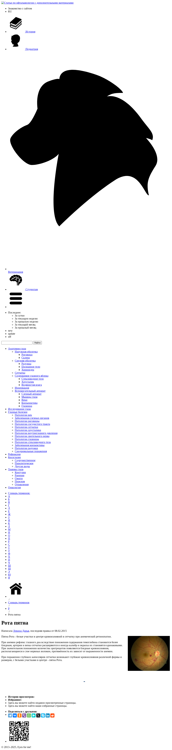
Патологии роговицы (27, 421)
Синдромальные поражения (31, 451)
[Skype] (43, 715)
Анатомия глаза (17, 348)
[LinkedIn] (48, 715)
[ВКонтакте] (15, 715)
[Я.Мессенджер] (34, 715)
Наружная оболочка (26, 351)
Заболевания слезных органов (32, 418)
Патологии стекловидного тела (33, 442)
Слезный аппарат (31, 393)
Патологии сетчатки (26, 427)
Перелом (20, 481)
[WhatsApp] (29, 715)
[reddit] (52, 715)
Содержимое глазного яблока (31, 375)
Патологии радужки (26, 448)
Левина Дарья (21, 630)
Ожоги (19, 478)
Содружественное (25, 460)
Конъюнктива (29, 402)
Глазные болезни (17, 412)
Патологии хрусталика (28, 430)
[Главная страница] (16, 596)
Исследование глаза (19, 409)
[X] (38, 715)
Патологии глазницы (27, 439)
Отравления (22, 484)
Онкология (14, 487)
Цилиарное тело (31, 366)
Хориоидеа (28, 369)
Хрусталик (28, 381)
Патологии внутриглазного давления (36, 433)
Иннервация (22, 387)
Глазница (27, 406)
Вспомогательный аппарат (30, 390)
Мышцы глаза (29, 396)
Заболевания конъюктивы (30, 445)
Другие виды (22, 466)
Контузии (20, 472)
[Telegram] (10, 715)
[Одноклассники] (19, 715)
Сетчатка (20, 372)
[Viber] (24, 715)
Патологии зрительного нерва (32, 436)
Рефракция (14, 454)
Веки (24, 399)
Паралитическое (24, 463)
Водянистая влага (32, 384)
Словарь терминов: (19, 493)
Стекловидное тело (33, 378)
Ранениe (19, 475)
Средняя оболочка (25, 360)
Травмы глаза (15, 469)
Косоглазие (14, 457)
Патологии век (23, 415)
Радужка (26, 363)
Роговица (27, 354)
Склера (26, 357)
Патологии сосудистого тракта (32, 424)
